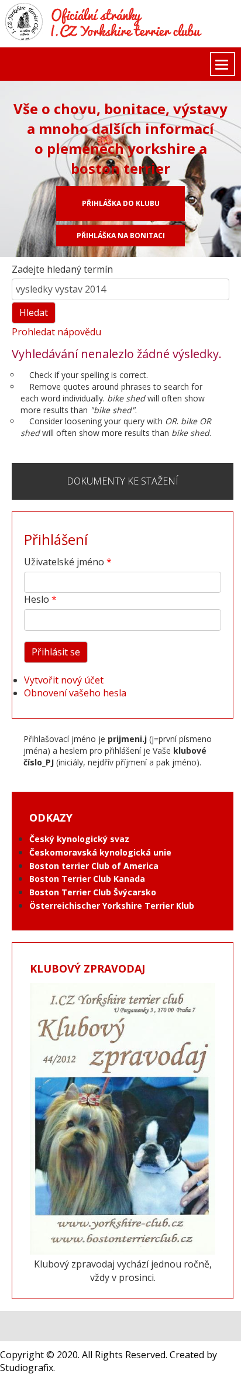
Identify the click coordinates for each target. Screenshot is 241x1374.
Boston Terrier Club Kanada (87, 878)
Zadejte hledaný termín (62, 269)
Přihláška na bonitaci (121, 236)
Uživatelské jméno (64, 561)
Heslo (36, 599)
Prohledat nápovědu (56, 331)
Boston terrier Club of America (94, 865)
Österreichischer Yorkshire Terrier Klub (111, 905)
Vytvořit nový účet (64, 680)
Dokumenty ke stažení (122, 481)
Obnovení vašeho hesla (75, 692)
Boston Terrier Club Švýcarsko (92, 892)
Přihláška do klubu (121, 203)
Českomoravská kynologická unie (100, 852)
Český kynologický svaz (79, 838)
